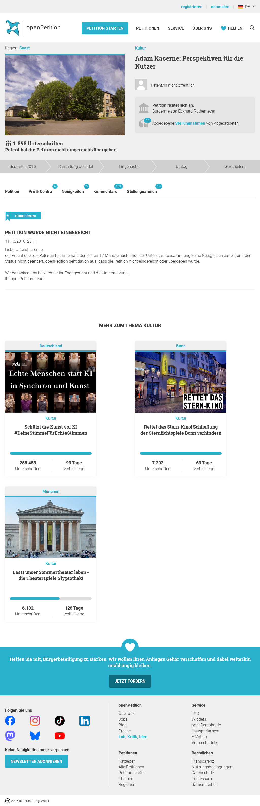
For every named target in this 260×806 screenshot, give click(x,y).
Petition (12, 191)
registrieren (191, 6)
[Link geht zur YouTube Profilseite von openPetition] (60, 735)
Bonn (181, 346)
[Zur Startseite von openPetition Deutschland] (33, 27)
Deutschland (51, 346)
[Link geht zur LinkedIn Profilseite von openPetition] (84, 720)
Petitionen (148, 28)
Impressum (202, 778)
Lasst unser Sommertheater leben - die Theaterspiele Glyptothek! (51, 575)
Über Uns (202, 28)
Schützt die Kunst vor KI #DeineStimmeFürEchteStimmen (50, 430)
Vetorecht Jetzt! (206, 742)
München (50, 491)
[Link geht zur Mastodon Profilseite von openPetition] (10, 735)
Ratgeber (127, 761)
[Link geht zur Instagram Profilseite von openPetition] (35, 720)
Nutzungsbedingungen (212, 767)
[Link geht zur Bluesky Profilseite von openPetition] (35, 735)
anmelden (220, 6)
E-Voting (199, 736)
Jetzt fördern (130, 681)
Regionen (127, 784)
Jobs (123, 719)
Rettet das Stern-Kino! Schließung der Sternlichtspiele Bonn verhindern (180, 430)
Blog (123, 725)
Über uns (127, 713)
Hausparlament (205, 731)
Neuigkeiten (73, 189)
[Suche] (252, 28)
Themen (126, 778)
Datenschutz (203, 772)
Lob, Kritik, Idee (133, 736)
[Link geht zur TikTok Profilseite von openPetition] (60, 720)
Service (176, 28)
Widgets (199, 719)
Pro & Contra (40, 189)
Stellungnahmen (190, 123)
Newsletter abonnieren (36, 761)
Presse (125, 731)
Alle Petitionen (131, 767)
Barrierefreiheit (205, 784)
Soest (24, 47)
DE (246, 6)
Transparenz (203, 761)
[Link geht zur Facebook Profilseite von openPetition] (10, 720)
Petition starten (105, 28)
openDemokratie (206, 725)
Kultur (140, 48)
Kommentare (105, 189)
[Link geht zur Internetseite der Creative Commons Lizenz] (8, 800)
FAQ (195, 713)
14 (147, 120)
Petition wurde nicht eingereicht (48, 232)
